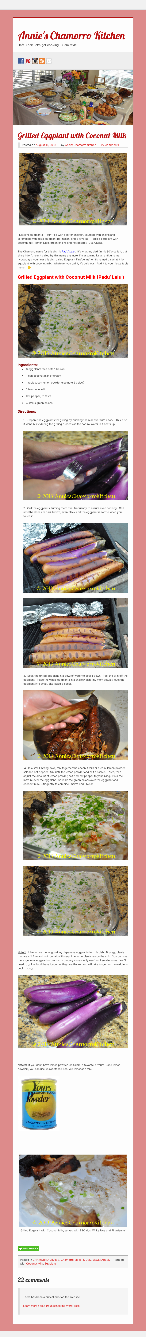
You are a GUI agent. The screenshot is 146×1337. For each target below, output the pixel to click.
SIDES (87, 1259)
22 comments (110, 144)
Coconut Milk (34, 1263)
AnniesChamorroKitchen (80, 144)
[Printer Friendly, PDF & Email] (28, 1248)
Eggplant (50, 1263)
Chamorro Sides (71, 1259)
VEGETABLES (101, 1259)
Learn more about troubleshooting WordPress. (51, 1305)
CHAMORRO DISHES (46, 1259)
